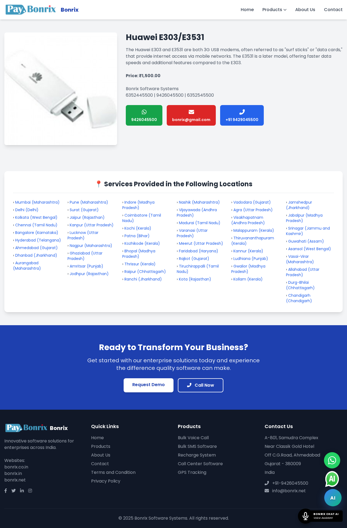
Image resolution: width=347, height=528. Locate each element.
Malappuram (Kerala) (253, 230)
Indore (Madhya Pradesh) (138, 205)
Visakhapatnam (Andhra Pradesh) (248, 220)
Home (247, 9)
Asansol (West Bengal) (309, 249)
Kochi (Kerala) (137, 228)
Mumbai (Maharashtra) (37, 202)
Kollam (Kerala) (248, 279)
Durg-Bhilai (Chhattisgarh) (300, 285)
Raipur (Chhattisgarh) (145, 271)
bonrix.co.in (16, 467)
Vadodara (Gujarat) (252, 202)
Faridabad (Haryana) (198, 251)
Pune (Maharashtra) (89, 202)
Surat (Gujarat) (84, 210)
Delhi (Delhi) (26, 210)
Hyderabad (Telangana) (38, 240)
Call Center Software (200, 464)
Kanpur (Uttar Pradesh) (92, 225)
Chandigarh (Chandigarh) (299, 298)
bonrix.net (15, 480)
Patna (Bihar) (137, 236)
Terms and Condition (113, 472)
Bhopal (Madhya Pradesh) (138, 253)
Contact (333, 9)
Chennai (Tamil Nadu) (36, 225)
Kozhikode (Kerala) (142, 243)
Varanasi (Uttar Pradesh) (192, 233)
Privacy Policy (105, 481)
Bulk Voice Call (193, 438)
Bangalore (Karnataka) (36, 232)
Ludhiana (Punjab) (250, 258)
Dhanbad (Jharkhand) (36, 255)
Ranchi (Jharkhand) (143, 279)
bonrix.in (13, 473)
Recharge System (197, 455)
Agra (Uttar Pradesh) (253, 210)
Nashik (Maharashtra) (199, 202)
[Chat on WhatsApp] (332, 460)
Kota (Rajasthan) (195, 279)
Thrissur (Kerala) (140, 264)
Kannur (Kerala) (248, 251)
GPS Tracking (192, 472)
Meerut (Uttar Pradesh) (201, 243)
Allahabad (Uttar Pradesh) (302, 272)
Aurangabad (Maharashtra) (27, 265)
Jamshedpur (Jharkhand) (299, 205)
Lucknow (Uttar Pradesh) (83, 235)
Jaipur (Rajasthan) (87, 217)
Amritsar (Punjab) (86, 266)
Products (272, 9)
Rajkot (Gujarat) (194, 258)
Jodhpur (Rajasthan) (89, 273)
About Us (305, 9)
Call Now (204, 385)
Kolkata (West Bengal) (36, 217)
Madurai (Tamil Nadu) (199, 223)
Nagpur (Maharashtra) (91, 245)
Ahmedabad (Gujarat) (36, 247)
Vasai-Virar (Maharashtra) (300, 259)
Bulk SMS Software (197, 446)
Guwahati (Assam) (306, 241)
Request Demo (148, 385)
